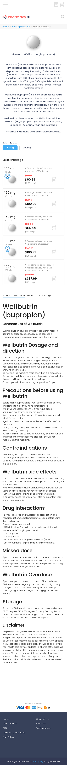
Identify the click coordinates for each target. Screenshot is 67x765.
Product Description (14, 295)
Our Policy (8, 737)
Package (46, 295)
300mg (27, 147)
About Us (41, 723)
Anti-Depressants (21, 26)
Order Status (10, 723)
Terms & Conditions (14, 732)
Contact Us (42, 719)
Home (6, 26)
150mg (10, 147)
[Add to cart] (54, 179)
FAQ (5, 728)
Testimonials (33, 295)
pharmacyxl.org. (37, 761)
